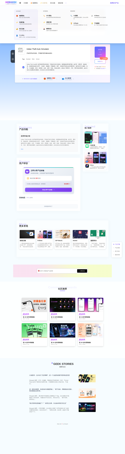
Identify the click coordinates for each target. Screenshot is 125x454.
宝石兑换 (52, 3)
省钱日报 (60, 3)
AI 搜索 (26, 3)
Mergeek (66, 423)
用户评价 (117, 251)
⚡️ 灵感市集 (43, 3)
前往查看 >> (103, 68)
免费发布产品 (114, 3)
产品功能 (117, 247)
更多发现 (117, 254)
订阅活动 (82, 271)
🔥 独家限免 (34, 3)
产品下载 (117, 244)
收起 (22, 149)
